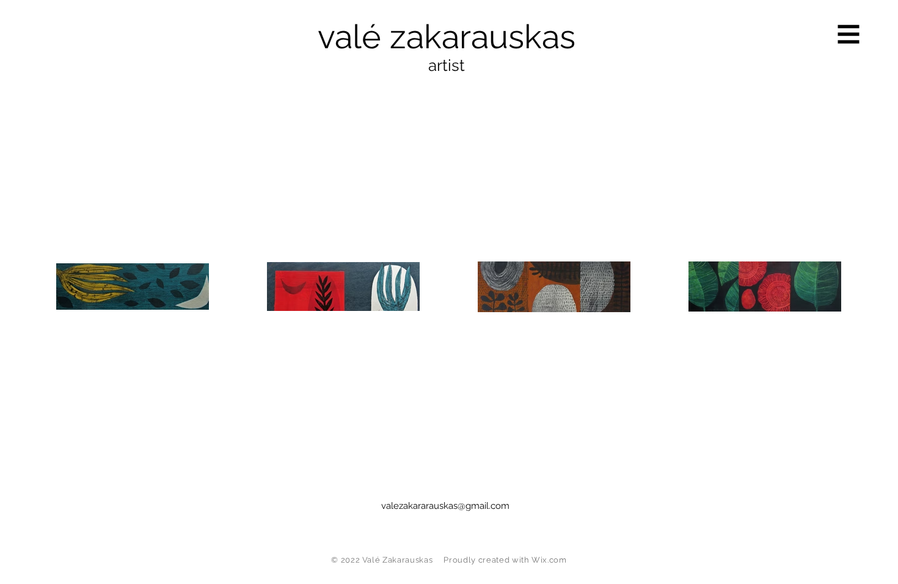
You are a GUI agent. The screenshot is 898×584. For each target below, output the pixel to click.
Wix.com (549, 559)
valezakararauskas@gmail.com (445, 505)
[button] (849, 34)
